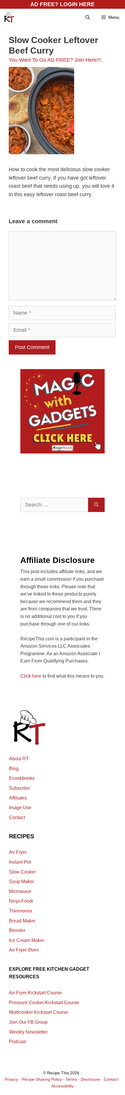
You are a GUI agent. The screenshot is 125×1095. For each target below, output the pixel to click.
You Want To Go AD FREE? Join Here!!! (55, 60)
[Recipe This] (9, 17)
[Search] (96, 505)
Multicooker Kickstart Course (38, 1012)
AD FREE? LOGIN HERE (62, 4)
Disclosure (90, 1079)
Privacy (11, 1079)
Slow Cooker (22, 871)
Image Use (20, 807)
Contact (17, 817)
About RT (19, 758)
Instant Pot (20, 862)
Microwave (20, 891)
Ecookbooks (22, 778)
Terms (71, 1079)
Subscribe (19, 788)
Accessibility (62, 1086)
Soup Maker (21, 881)
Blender (17, 930)
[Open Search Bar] (88, 17)
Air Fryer (18, 852)
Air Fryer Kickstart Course (35, 992)
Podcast (17, 1041)
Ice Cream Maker (26, 940)
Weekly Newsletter (28, 1032)
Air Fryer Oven (24, 949)
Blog (14, 768)
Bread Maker (22, 920)
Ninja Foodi (21, 901)
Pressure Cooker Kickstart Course (44, 1002)
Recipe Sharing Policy (42, 1079)
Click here (30, 676)
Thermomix (20, 910)
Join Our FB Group (28, 1022)
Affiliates (18, 797)
